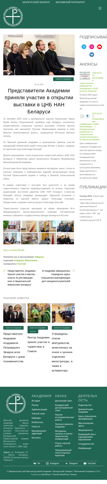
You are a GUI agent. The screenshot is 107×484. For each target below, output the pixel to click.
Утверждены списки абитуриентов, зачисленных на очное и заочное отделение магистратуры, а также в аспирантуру (62, 352)
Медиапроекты (85, 430)
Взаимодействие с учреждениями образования (87, 437)
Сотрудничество (86, 444)
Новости (36, 426)
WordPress (46, 474)
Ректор (33, 331)
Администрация (39, 409)
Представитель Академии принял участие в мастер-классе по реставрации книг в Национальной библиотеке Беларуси (21, 277)
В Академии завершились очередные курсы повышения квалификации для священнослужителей (55, 276)
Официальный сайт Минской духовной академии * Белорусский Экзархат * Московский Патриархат (52, 471)
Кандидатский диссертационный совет (64, 407)
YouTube (21, 264)
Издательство (85, 405)
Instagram (19, 260)
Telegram (39, 257)
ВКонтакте (31, 260)
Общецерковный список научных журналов (63, 453)
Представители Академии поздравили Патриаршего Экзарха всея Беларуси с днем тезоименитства (14, 347)
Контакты (36, 438)
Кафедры (36, 418)
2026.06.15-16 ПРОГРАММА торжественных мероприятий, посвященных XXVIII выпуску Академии (91, 82)
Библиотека (37, 422)
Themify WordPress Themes (65, 474)
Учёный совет (38, 414)
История (36, 401)
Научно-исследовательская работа (64, 417)
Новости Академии (63, 79)
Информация (84, 448)
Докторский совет (63, 401)
